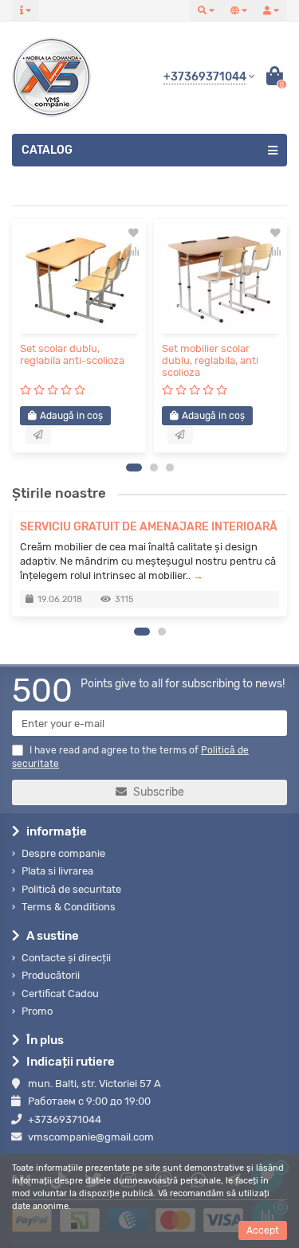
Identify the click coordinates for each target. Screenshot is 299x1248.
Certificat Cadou (60, 994)
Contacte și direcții (66, 958)
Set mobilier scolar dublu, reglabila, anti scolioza (210, 360)
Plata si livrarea (57, 871)
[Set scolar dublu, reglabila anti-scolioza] (79, 280)
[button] (134, 467)
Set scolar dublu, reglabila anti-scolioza (72, 354)
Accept (262, 1230)
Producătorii (51, 975)
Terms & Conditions (69, 907)
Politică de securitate (71, 889)
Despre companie (63, 853)
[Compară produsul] (134, 251)
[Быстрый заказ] (38, 434)
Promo (37, 1011)
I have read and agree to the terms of (130, 757)
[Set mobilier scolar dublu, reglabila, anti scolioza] (221, 280)
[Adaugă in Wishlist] (134, 233)
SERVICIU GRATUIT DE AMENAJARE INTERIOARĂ (148, 527)
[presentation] (17, 335)
